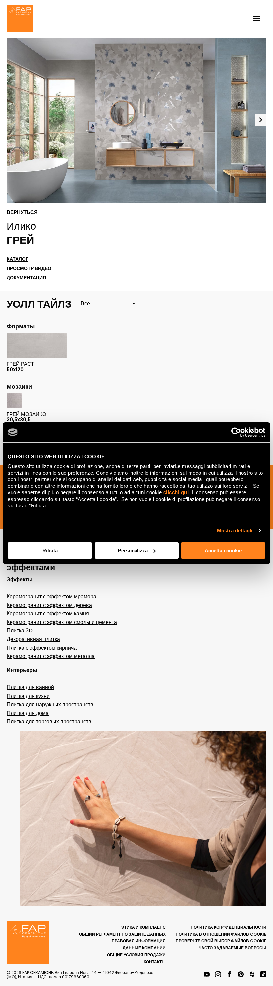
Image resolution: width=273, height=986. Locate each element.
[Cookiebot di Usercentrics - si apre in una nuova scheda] (236, 432)
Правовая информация (139, 941)
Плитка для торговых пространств (49, 721)
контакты (155, 962)
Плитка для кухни (28, 696)
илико (21, 226)
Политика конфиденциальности (228, 927)
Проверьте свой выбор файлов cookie (221, 941)
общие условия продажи (136, 955)
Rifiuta (50, 550)
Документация (26, 277)
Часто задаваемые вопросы (232, 948)
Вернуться (22, 212)
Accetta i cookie (223, 550)
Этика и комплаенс (143, 927)
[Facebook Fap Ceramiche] (229, 974)
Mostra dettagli (235, 530)
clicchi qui (176, 492)
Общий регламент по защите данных (122, 934)
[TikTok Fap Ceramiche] (263, 974)
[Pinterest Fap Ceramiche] (241, 974)
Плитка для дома (28, 713)
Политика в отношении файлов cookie (221, 934)
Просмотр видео (29, 268)
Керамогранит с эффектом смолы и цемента (62, 622)
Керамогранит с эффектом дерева (49, 605)
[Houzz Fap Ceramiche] (252, 974)
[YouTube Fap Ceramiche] (207, 974)
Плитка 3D (20, 630)
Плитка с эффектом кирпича (42, 648)
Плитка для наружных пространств (50, 704)
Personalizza (133, 550)
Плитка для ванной (30, 687)
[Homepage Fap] (20, 19)
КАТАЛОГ (17, 259)
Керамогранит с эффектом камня (48, 613)
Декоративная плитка (33, 639)
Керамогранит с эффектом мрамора (51, 596)
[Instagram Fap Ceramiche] (218, 974)
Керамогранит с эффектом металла (51, 656)
